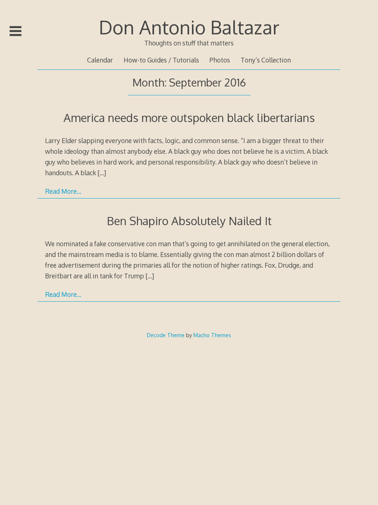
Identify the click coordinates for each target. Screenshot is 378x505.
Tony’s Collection (266, 60)
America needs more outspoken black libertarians (189, 117)
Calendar (100, 60)
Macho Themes (212, 335)
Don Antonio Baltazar (189, 27)
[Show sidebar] (15, 31)
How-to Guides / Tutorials (161, 60)
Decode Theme (166, 335)
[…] (101, 173)
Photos (219, 60)
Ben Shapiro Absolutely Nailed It (189, 220)
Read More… (63, 191)
